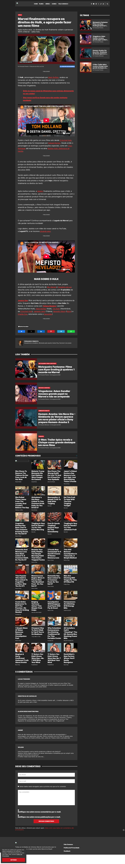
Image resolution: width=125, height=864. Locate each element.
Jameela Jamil (39, 311)
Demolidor (48, 314)
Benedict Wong (59, 311)
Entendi (14, 860)
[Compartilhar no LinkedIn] (41, 331)
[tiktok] (100, 3)
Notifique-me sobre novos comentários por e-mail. (39, 812)
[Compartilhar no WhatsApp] (71, 331)
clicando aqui (45, 231)
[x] (98, 3)
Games (54, 4)
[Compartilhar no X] (31, 331)
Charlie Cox (22, 314)
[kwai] (103, 4)
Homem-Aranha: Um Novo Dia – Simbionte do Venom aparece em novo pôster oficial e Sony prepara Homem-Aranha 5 (56, 418)
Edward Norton (54, 143)
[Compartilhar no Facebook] (21, 331)
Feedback (67, 851)
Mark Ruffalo (53, 77)
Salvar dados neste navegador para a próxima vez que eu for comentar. (43, 786)
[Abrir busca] (107, 4)
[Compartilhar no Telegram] (61, 331)
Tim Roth (56, 309)
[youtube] (93, 3)
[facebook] (91, 4)
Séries (47, 4)
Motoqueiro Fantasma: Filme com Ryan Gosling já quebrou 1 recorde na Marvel (56, 369)
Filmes (41, 4)
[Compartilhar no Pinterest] (51, 331)
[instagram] (96, 3)
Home (36, 4)
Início (20, 15)
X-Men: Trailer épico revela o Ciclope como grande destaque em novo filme (56, 442)
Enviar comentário (46, 821)
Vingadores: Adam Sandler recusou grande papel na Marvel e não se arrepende (54, 394)
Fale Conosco (63, 4)
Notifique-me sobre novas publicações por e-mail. (39, 817)
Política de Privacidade (71, 848)
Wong (69, 311)
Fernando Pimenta (31, 341)
